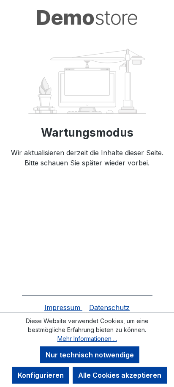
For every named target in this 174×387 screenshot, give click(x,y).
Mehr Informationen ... (87, 338)
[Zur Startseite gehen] (87, 17)
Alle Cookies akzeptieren (119, 375)
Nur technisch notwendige (90, 355)
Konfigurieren (41, 375)
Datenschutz (109, 307)
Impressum (63, 307)
